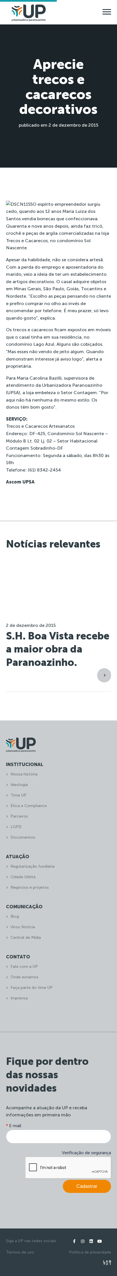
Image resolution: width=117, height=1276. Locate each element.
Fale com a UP (24, 966)
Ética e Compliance (29, 805)
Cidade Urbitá (23, 876)
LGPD (16, 826)
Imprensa (19, 998)
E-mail (13, 1125)
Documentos (23, 837)
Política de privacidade (90, 1252)
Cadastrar (86, 1186)
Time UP (18, 795)
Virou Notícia (23, 927)
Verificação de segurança (86, 1152)
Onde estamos (24, 977)
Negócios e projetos (30, 887)
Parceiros (19, 816)
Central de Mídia (26, 937)
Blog (15, 916)
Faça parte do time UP (32, 987)
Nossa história (24, 774)
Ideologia (19, 784)
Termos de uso (20, 1252)
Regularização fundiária (33, 866)
